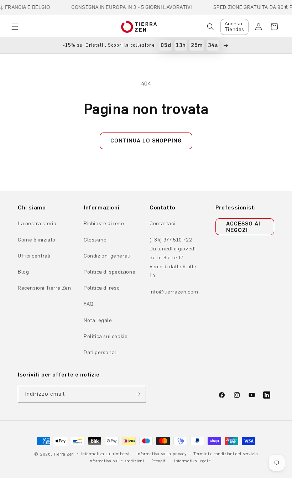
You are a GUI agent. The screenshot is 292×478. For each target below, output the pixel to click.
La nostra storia (37, 223)
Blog (23, 272)
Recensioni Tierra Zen (44, 288)
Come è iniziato (37, 240)
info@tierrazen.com (174, 292)
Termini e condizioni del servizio (225, 454)
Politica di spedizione (109, 272)
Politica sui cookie (105, 336)
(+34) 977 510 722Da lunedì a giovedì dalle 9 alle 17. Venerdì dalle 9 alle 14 (173, 258)
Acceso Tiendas (234, 27)
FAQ (89, 304)
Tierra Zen (63, 454)
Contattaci (162, 223)
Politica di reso (102, 288)
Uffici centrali (34, 256)
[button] (15, 27)
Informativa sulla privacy (161, 454)
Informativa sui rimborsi (105, 454)
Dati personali (101, 352)
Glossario (95, 240)
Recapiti (159, 461)
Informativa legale (192, 461)
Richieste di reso (104, 223)
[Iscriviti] (138, 394)
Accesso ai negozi (243, 226)
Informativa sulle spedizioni (116, 461)
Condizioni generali (107, 256)
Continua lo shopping (146, 140)
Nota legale (98, 320)
